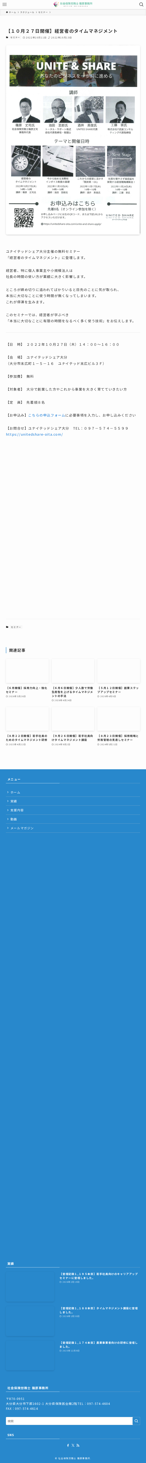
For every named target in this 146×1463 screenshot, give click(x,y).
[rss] (78, 1445)
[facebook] (68, 1445)
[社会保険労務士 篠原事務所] (73, 4)
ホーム (15, 792)
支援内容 (17, 810)
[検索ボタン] (141, 4)
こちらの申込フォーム (46, 415)
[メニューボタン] (4, 4)
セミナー (15, 37)
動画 (13, 819)
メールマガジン (22, 828)
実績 (13, 801)
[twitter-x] (73, 1445)
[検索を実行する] (136, 1421)
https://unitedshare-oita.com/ (34, 434)
